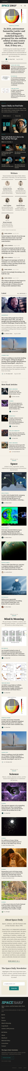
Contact (3, 1046)
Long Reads (4, 1026)
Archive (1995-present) (7, 1028)
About (3, 1035)
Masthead (4, 1038)
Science (3, 1020)
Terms (20, 1067)
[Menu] (25, 5)
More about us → (14, 961)
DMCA (25, 1067)
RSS (10, 1061)
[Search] (21, 5)
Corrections (4, 1043)
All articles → (22, 293)
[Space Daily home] (9, 5)
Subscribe (5, 1)
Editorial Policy (5, 1040)
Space (3, 1018)
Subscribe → (8, 1057)
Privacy (14, 1067)
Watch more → (7, 116)
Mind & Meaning (6, 1023)
